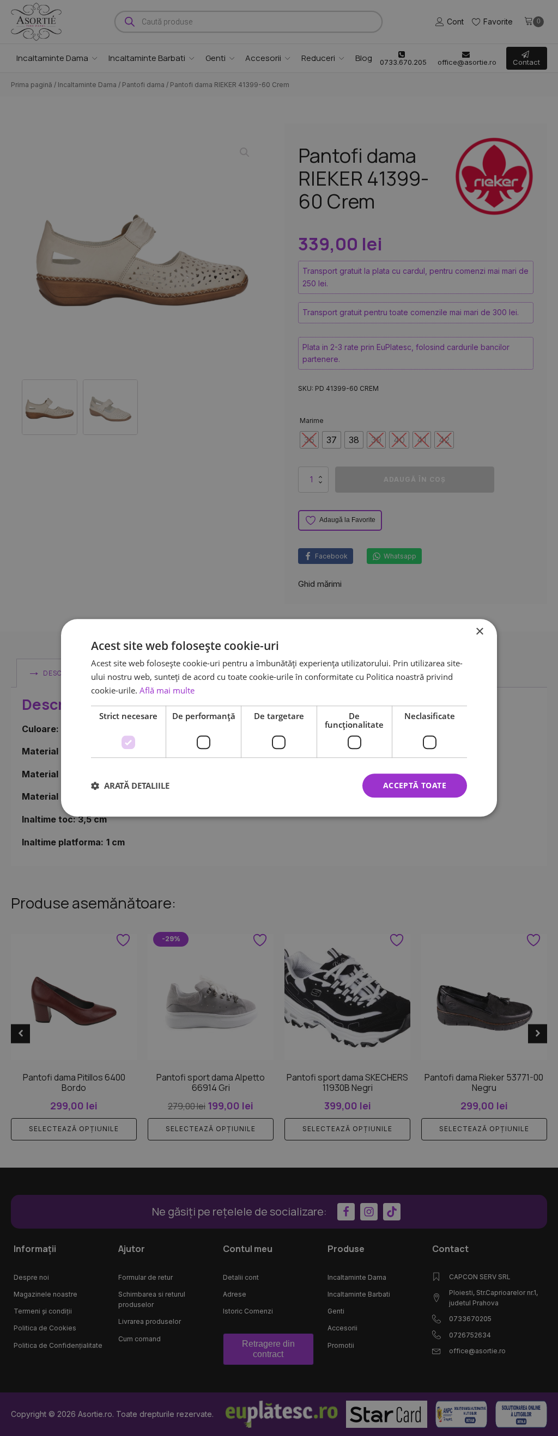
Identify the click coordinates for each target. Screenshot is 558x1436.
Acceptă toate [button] (414, 785)
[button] (130, 785)
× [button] (479, 632)
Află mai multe (167, 690)
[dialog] (279, 718)
